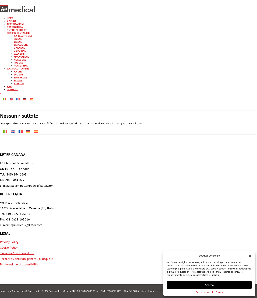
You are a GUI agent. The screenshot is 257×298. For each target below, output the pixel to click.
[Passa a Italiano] (4, 99)
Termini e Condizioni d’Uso (17, 253)
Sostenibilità (15, 27)
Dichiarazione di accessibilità (19, 264)
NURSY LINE (20, 59)
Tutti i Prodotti (17, 30)
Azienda (11, 21)
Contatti (12, 89)
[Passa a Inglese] (11, 99)
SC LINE (18, 80)
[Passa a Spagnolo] (31, 99)
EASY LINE (19, 53)
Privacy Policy (9, 242)
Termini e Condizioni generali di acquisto (26, 259)
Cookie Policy (8, 247)
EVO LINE (18, 74)
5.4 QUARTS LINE (23, 36)
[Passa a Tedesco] (24, 99)
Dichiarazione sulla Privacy (209, 292)
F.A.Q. (9, 86)
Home (10, 18)
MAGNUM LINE (21, 56)
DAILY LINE (19, 48)
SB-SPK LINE (20, 77)
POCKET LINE (21, 65)
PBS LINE (18, 62)
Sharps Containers (18, 33)
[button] (250, 255)
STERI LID (19, 83)
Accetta (209, 284)
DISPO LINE (20, 51)
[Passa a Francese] (18, 99)
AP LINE (18, 71)
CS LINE (18, 42)
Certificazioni (15, 24)
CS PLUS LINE (21, 45)
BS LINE (18, 39)
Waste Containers (18, 68)
